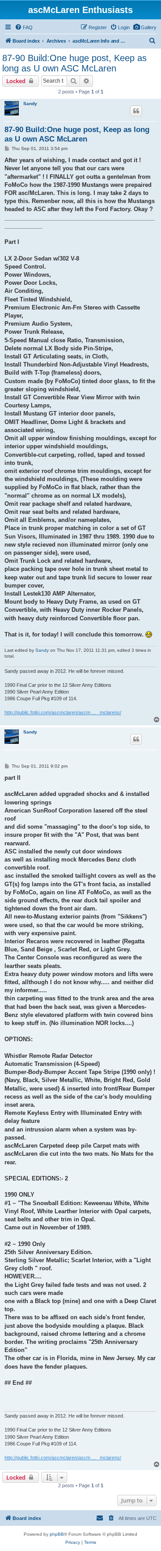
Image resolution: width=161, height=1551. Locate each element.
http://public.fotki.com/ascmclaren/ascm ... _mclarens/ (62, 712)
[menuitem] (145, 27)
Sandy (30, 103)
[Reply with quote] (136, 111)
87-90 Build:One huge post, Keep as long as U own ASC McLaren (74, 63)
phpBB (57, 1534)
